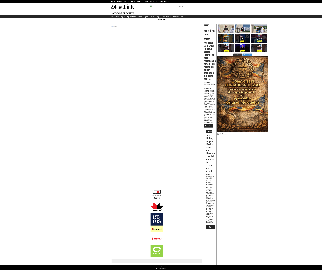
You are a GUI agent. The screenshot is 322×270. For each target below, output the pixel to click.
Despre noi (126, 1)
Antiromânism (115, 17)
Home (205, 25)
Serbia (140, 17)
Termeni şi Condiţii (136, 1)
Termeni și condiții (164, 1)
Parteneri (145, 1)
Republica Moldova (131, 17)
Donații (157, 17)
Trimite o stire (153, 1)
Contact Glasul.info (178, 17)
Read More (209, 126)
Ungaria (146, 17)
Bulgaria (123, 17)
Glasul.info (123, 7)
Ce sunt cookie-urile (116, 1)
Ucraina (152, 17)
